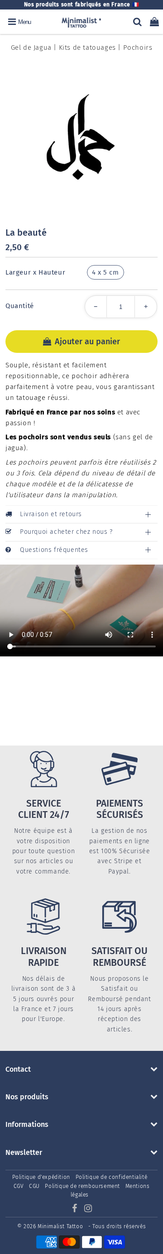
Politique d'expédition (41, 1177)
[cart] (154, 22)
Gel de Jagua (31, 47)
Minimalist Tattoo (61, 1226)
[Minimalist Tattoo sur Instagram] (88, 1209)
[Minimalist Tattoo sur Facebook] (75, 1209)
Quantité (19, 306)
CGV (19, 1186)
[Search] (137, 22)
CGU (34, 1186)
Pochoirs (138, 47)
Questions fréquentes (54, 550)
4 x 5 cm (105, 272)
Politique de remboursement (82, 1186)
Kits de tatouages (87, 47)
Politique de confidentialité (112, 1177)
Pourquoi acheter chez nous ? (66, 532)
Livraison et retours (51, 514)
